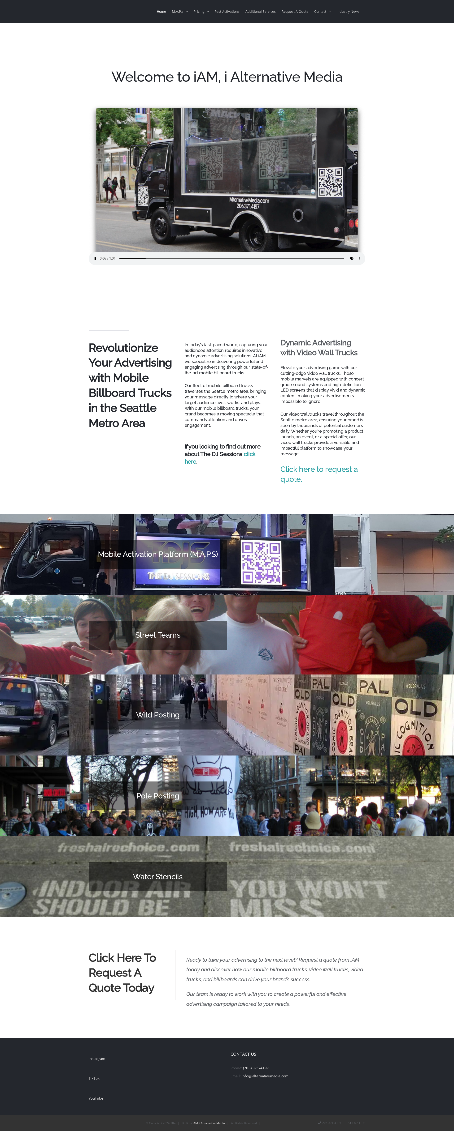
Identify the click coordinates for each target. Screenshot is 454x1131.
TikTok (94, 1078)
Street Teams (157, 635)
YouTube (96, 1098)
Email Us (358, 1123)
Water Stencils (158, 876)
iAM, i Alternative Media (208, 1123)
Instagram (97, 1058)
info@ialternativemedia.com (265, 1076)
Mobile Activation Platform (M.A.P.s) (158, 554)
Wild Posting (157, 714)
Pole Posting (157, 795)
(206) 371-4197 (256, 1068)
